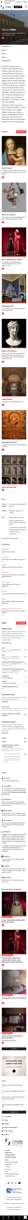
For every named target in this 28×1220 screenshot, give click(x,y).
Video (19, 1218)
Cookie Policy (17, 1207)
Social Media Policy (10, 1176)
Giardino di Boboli (10, 1154)
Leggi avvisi (19, 1)
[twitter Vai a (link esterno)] (16, 1183)
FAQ (6, 1171)
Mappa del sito (8, 1164)
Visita (3, 1218)
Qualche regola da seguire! (12, 1174)
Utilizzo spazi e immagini (11, 1162)
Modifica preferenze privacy (14, 1209)
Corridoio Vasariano (10, 1157)
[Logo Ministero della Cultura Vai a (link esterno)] (14, 1190)
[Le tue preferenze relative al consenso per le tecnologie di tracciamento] (25, 1217)
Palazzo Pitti (8, 1152)
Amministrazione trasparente (14, 1197)
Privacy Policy (10, 1207)
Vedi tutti (14, 1048)
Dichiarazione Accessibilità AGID (14, 1199)
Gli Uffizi (7, 1150)
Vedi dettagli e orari (6, 642)
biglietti (17, 6)
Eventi (8, 1218)
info (17, 538)
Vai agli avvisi (14, 1112)
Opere (14, 1218)
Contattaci (7, 1166)
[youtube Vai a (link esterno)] (19, 1183)
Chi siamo (7, 1169)
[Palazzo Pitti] (6, 7)
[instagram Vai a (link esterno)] (8, 1183)
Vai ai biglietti (21, 623)
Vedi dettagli (5, 701)
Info (2, 688)
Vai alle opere (21, 131)
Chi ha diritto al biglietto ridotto (7, 677)
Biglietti (7, 1160)
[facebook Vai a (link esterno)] (12, 1183)
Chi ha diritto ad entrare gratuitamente (9, 683)
